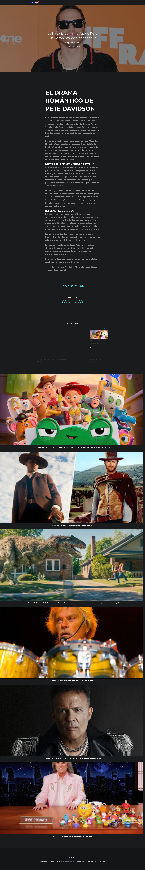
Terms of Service (92, 861)
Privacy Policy (80, 861)
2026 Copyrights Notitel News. (50, 861)
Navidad (102, 861)
